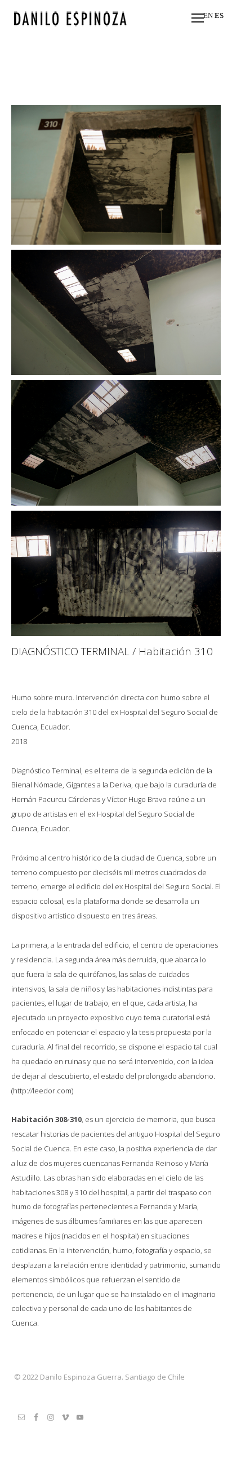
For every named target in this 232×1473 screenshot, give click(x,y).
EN (208, 15)
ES (219, 15)
